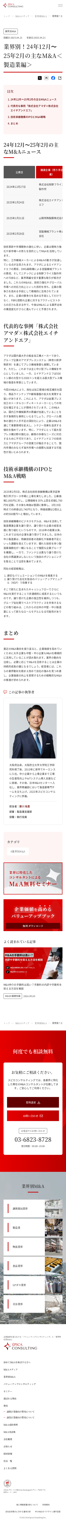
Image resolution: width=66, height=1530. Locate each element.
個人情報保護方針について (27, 1504)
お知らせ (8, 1446)
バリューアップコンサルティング (20, 1383)
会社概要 (8, 1439)
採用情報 (8, 1453)
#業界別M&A (18, 851)
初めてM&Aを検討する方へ (17, 1362)
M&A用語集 (9, 1431)
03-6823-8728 (33, 1139)
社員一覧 (8, 1460)
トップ (7, 16)
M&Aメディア (22, 16)
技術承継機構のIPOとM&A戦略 (28, 117)
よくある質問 (10, 1468)
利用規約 (46, 1504)
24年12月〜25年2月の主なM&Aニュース (34, 99)
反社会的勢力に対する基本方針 (18, 1511)
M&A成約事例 (11, 1424)
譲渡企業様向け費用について (21, 1411)
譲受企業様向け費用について (21, 1417)
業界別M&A (41, 16)
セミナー (8, 1391)
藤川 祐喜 (24, 806)
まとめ (14, 123)
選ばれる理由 (10, 1398)
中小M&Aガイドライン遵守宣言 (48, 1511)
